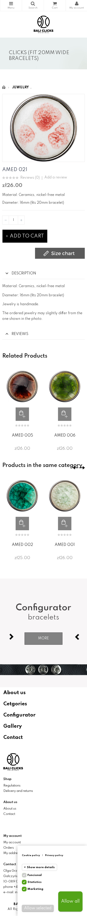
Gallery (12, 726)
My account (12, 842)
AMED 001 (65, 545)
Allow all (70, 901)
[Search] (33, 5)
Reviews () (30, 178)
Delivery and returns (18, 791)
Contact (13, 737)
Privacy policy (54, 855)
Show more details (41, 867)
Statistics (34, 882)
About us (14, 692)
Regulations (12, 785)
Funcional (34, 875)
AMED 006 (64, 435)
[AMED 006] (64, 386)
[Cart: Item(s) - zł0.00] (55, 5)
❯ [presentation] (82, 467)
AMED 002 (22, 545)
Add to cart (26, 236)
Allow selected (38, 908)
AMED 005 (22, 435)
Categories (11, 5)
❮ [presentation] (75, 467)
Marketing (35, 889)
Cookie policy (31, 855)
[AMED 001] (64, 495)
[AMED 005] (22, 386)
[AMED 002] (22, 495)
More (43, 638)
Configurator (19, 715)
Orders (8, 847)
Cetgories (15, 704)
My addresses (13, 853)
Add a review (55, 177)
